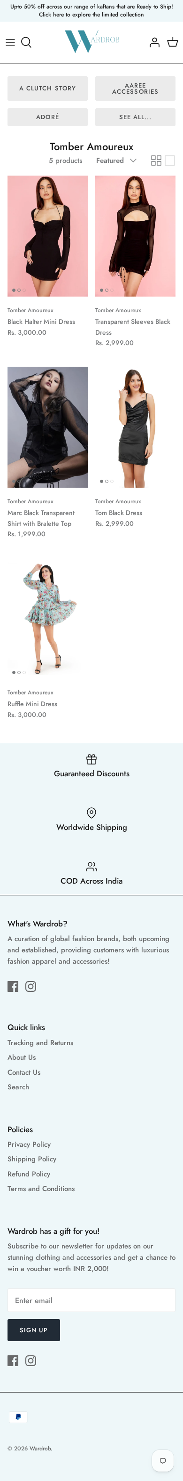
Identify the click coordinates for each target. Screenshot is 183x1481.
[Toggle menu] (10, 42)
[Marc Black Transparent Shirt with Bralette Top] (48, 427)
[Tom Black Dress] (135, 427)
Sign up (34, 1330)
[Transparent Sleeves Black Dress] (135, 236)
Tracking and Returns (40, 1043)
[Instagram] (30, 986)
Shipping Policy (32, 1159)
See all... (135, 117)
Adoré (47, 117)
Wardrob (40, 1448)
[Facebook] (13, 986)
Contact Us (24, 1072)
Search (18, 1087)
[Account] (152, 42)
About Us (22, 1057)
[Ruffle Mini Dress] (48, 618)
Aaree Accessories (135, 88)
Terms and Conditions (41, 1188)
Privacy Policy (29, 1144)
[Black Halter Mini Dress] (48, 236)
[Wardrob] (91, 42)
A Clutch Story (47, 88)
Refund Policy (29, 1174)
